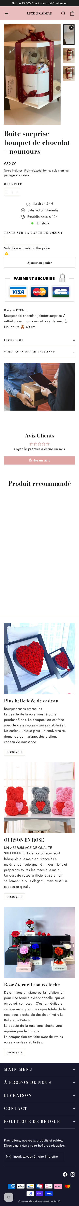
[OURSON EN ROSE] (39, 797)
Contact (16, 1108)
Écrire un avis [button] (39, 460)
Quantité (13, 184)
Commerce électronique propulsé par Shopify (39, 1201)
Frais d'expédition (36, 170)
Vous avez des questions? (29, 352)
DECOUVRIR (14, 752)
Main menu (18, 1069)
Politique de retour (32, 1121)
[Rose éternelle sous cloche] (39, 942)
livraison (14, 340)
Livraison (18, 1095)
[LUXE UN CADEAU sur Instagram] (72, 1174)
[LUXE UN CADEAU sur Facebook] (65, 1174)
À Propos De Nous (27, 1082)
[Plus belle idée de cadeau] (39, 658)
